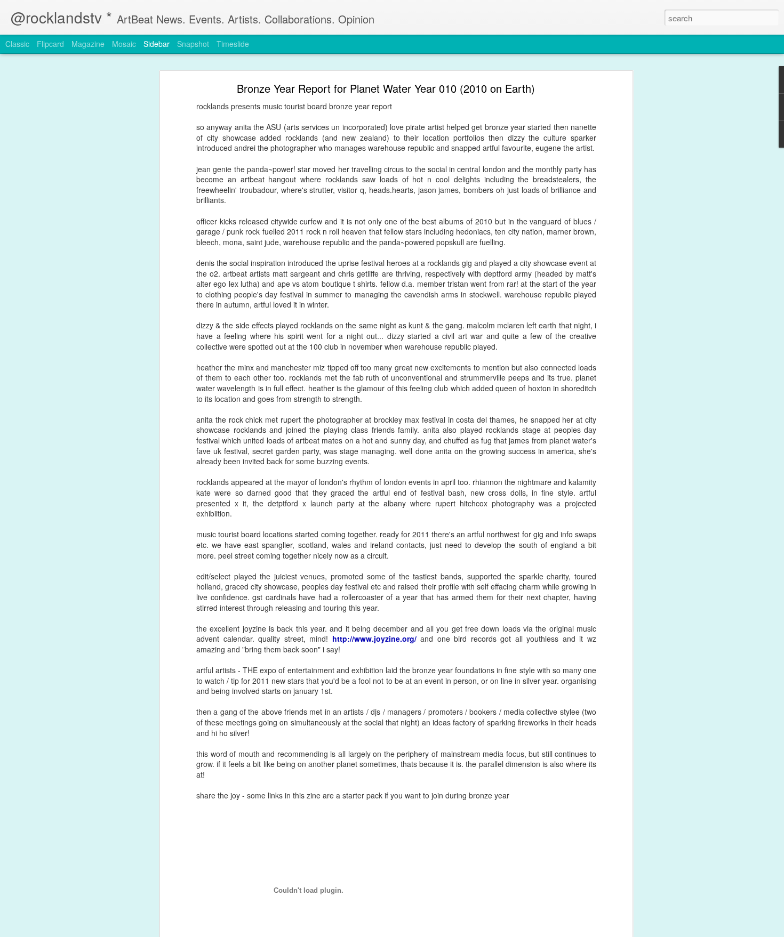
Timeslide (233, 43)
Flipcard (50, 43)
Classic (17, 43)
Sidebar (156, 43)
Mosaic (124, 43)
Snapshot (193, 43)
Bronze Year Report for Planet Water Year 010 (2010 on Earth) (386, 88)
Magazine (88, 43)
